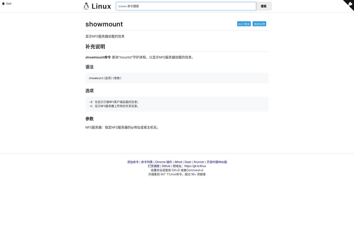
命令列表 (147, 162)
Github (166, 166)
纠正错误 (244, 24)
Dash (188, 162)
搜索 (264, 6)
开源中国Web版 (217, 162)
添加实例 (259, 24)
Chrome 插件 (163, 162)
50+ (193, 174)
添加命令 (133, 162)
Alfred (178, 162)
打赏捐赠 (153, 166)
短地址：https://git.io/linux (189, 166)
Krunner (199, 162)
